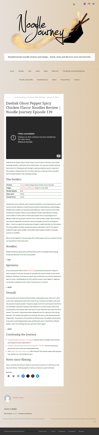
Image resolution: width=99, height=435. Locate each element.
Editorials (55, 71)
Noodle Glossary (42, 80)
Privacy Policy (65, 80)
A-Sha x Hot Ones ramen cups (20, 351)
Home (12, 71)
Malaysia (32, 188)
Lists (29, 71)
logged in (15, 413)
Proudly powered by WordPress (14, 431)
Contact (77, 80)
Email (53, 431)
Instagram (71, 431)
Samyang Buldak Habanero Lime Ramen (21, 340)
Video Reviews (39, 97)
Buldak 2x (30, 270)
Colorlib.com (42, 431)
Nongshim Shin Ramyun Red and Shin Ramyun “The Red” (26, 346)
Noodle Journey (18, 398)
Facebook (62, 431)
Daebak (22, 185)
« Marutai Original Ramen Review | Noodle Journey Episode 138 (23, 419)
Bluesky (81, 431)
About (54, 80)
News (46, 71)
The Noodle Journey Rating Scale (74, 71)
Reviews (21, 71)
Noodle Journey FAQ (26, 80)
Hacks (38, 71)
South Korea (24, 188)
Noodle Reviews (20, 97)
